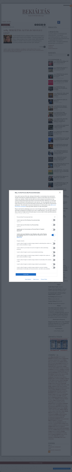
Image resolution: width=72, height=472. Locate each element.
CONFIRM (25, 274)
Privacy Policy (44, 279)
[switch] (53, 220)
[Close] (60, 192)
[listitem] (36, 217)
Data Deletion (28, 279)
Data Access (36, 279)
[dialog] (36, 236)
